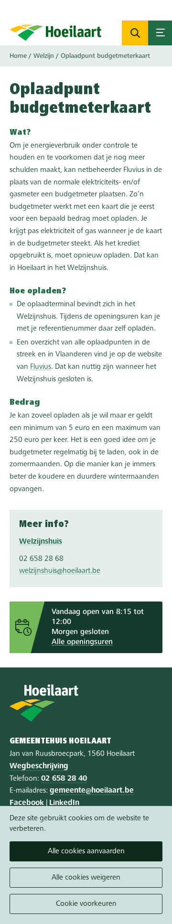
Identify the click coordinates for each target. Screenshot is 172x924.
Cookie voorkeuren (86, 904)
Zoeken (135, 33)
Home (18, 56)
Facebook (27, 803)
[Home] (56, 32)
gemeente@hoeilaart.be (92, 791)
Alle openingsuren (82, 642)
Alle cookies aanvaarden (86, 851)
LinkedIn (64, 803)
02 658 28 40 (64, 779)
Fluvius (40, 367)
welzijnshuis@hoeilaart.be (59, 571)
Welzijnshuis (40, 542)
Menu (160, 33)
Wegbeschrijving (39, 766)
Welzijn (43, 56)
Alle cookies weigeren (86, 877)
